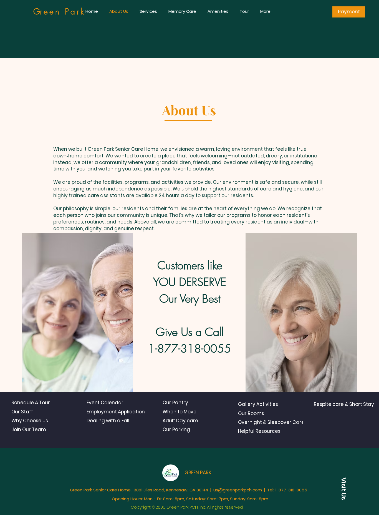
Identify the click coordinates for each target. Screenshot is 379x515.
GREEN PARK (198, 472)
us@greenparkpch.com (237, 490)
